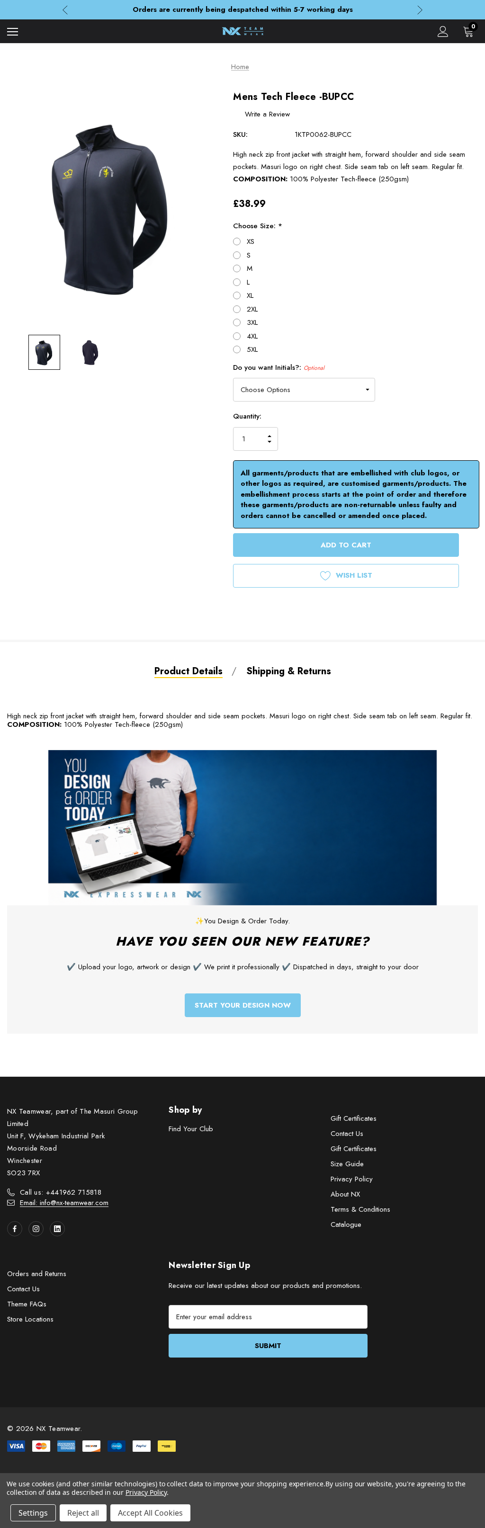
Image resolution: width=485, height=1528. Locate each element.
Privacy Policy (352, 1179)
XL (250, 295)
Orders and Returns (36, 1274)
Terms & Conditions (360, 1209)
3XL (252, 322)
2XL (252, 309)
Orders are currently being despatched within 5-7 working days (243, 9)
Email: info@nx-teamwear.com (64, 1202)
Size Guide (347, 1164)
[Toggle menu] (12, 31)
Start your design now (243, 1005)
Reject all (83, 1513)
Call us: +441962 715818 (60, 1192)
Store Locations (30, 1319)
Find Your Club (191, 1129)
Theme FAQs (26, 1304)
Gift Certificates (354, 1118)
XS (250, 241)
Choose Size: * (257, 226)
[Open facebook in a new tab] (14, 1228)
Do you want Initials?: (278, 367)
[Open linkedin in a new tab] (57, 1228)
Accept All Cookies (150, 1513)
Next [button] (420, 10)
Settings (33, 1513)
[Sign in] (443, 31)
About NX (345, 1194)
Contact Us (347, 1133)
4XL (252, 336)
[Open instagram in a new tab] (36, 1228)
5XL (252, 349)
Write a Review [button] (267, 114)
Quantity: (247, 416)
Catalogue (346, 1224)
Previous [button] (65, 10)
